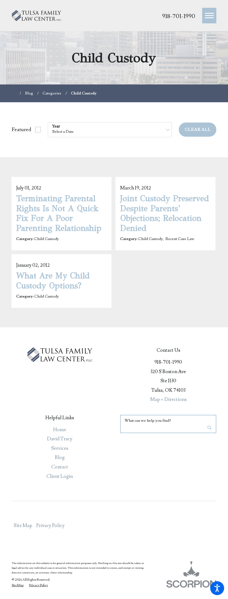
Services (59, 448)
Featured (21, 129)
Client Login (59, 476)
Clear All (198, 129)
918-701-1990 (178, 16)
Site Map (23, 525)
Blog (29, 93)
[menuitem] (60, 430)
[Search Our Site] (209, 428)
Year (56, 126)
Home (59, 429)
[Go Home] (15, 93)
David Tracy (59, 439)
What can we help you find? (148, 420)
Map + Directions (168, 399)
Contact (59, 467)
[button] (217, 588)
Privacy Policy (50, 525)
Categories (52, 93)
